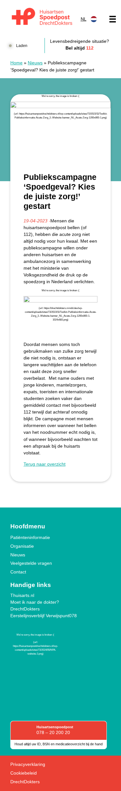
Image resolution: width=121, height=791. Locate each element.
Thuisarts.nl (22, 595)
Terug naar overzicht (45, 464)
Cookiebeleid (23, 773)
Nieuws (35, 62)
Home (16, 62)
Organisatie (22, 546)
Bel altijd (80, 48)
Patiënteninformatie (30, 537)
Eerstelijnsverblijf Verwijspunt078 (43, 615)
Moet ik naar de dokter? (34, 602)
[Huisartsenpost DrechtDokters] (41, 17)
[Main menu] (112, 19)
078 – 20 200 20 (53, 732)
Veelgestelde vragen (31, 563)
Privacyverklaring (27, 764)
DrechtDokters (25, 608)
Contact (18, 571)
